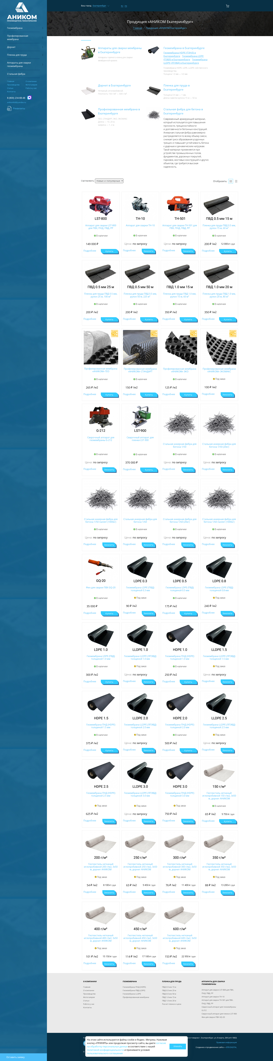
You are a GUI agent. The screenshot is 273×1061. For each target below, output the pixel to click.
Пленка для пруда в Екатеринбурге (177, 87)
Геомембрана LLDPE (132, 994)
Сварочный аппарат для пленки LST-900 (219, 1013)
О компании (31, 81)
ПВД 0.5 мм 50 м (169, 994)
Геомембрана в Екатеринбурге (184, 48)
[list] (236, 181)
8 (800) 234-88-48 (16, 97)
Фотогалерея (31, 84)
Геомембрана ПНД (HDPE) (134, 987)
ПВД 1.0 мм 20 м (169, 1000)
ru (122, 6)
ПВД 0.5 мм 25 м (169, 990)
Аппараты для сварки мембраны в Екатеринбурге (120, 50)
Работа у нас (31, 88)
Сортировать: (87, 180)
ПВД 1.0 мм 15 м (169, 997)
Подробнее (89, 250)
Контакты (11, 91)
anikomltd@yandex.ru (16, 102)
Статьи (10, 88)
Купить (109, 251)
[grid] (230, 181)
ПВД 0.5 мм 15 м (169, 987)
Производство (13, 84)
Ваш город (86, 5)
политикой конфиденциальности (105, 1049)
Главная (10, 81)
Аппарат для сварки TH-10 (213, 996)
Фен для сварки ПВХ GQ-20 (213, 1017)
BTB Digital (231, 1047)
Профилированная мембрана (136, 997)
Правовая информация (226, 1042)
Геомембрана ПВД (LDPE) (134, 990)
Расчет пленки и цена (171, 1004)
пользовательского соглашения (105, 1053)
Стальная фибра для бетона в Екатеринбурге (183, 111)
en (126, 6)
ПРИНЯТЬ (177, 1046)
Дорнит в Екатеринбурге (114, 85)
